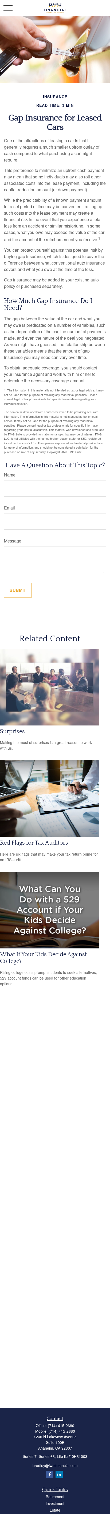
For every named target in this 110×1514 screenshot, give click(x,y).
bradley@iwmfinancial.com (55, 1465)
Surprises (12, 731)
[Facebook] (49, 1474)
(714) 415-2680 (61, 1425)
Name (9, 475)
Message (12, 541)
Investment (55, 1503)
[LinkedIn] (59, 1474)
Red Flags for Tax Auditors (34, 843)
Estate (55, 1510)
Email (9, 508)
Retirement (55, 1496)
